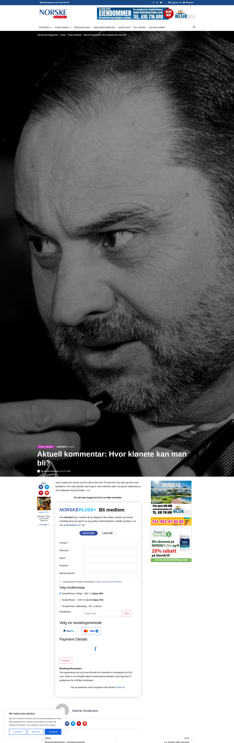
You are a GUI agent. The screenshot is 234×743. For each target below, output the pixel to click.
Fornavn (64, 543)
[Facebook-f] (153, 2)
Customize (17, 732)
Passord (64, 566)
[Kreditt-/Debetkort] (91, 631)
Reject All (36, 732)
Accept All (53, 732)
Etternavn (64, 550)
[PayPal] (68, 631)
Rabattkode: (65, 612)
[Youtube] (161, 2)
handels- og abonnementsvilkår (107, 582)
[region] (35, 723)
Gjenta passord (67, 573)
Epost (62, 558)
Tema (63, 35)
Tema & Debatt (74, 35)
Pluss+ (74, 525)
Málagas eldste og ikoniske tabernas (44, 518)
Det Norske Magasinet (48, 35)
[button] (45, 27)
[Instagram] (157, 2)
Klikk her (121, 687)
